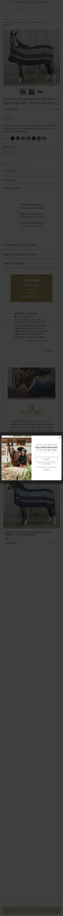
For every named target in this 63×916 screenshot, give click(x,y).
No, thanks (46, 470)
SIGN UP (46, 459)
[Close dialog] (59, 437)
